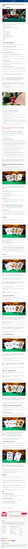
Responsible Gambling (4, 532)
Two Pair (4, 30)
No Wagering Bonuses (12, 531)
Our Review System (21, 529)
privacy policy (21, 516)
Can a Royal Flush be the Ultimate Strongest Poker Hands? (10, 27)
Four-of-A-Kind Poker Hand (6, 33)
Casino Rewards (3, 531)
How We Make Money (21, 531)
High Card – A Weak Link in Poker (7, 34)
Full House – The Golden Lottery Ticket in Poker (8, 36)
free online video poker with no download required (11, 489)
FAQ (3, 40)
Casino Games (5, 507)
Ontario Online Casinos (4, 530)
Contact (20, 536)
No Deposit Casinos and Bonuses (14, 529)
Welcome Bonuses (12, 530)
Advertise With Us (21, 532)
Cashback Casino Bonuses (13, 532)
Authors (20, 530)
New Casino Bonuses (3, 529)
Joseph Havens (4, 7)
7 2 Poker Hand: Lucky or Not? (6, 37)
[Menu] (1, 1)
